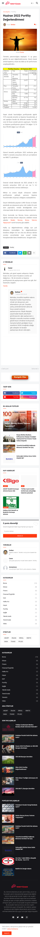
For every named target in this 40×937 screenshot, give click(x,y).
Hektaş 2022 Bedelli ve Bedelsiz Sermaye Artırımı (10, 512)
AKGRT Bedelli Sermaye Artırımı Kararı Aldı (11, 490)
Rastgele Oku (20, 377)
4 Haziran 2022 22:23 (14, 270)
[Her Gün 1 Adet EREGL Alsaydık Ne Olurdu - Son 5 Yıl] (8, 861)
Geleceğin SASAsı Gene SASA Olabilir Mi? (26, 457)
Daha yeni (5, 369)
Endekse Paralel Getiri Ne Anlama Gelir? (26, 736)
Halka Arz (20, 601)
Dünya (20, 587)
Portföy (13, 12)
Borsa (20, 583)
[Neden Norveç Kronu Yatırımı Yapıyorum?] (8, 819)
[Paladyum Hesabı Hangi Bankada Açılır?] (8, 808)
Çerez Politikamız (12, 929)
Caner (10, 268)
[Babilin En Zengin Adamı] (8, 872)
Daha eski (35, 369)
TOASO (13, 641)
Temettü (20, 697)
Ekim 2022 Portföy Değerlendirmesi (21, 768)
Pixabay (22, 52)
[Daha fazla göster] (34, 253)
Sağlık (20, 612)
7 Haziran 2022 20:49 (21, 294)
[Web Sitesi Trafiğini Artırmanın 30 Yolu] (8, 781)
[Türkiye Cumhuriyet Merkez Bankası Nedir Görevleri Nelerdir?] (8, 728)
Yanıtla (5, 286)
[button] (3, 3)
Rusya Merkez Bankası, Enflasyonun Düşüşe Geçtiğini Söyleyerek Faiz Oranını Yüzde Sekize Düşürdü (26, 438)
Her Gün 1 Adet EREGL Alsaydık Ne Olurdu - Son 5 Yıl (25, 859)
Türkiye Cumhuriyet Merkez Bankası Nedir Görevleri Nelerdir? (26, 726)
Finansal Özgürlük (20, 594)
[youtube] (22, 917)
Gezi (20, 598)
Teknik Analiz (20, 616)
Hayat (20, 605)
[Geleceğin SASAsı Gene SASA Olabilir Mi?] (9, 459)
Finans (20, 590)
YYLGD (20, 641)
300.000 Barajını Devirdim (23, 757)
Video (20, 623)
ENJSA (14, 638)
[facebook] (13, 917)
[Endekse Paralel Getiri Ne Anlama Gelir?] (8, 738)
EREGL (21, 638)
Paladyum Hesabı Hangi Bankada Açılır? (26, 806)
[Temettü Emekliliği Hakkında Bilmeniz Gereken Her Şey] (9, 449)
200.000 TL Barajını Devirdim (24, 788)
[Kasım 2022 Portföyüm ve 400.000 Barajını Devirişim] (8, 749)
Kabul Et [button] (6, 933)
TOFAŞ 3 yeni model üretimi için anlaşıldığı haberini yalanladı (28, 491)
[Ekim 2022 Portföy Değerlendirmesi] (8, 770)
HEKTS (29, 638)
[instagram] (27, 917)
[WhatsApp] (25, 253)
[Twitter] (20, 253)
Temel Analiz (20, 620)
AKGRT (6, 638)
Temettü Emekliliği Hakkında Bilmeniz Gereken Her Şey (26, 446)
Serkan (17, 292)
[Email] (29, 253)
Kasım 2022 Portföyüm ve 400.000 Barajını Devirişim (26, 747)
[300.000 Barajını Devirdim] (8, 760)
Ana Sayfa (6, 12)
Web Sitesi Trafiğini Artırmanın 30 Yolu (26, 779)
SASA (6, 641)
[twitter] (17, 917)
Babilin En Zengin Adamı (23, 868)
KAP (20, 679)
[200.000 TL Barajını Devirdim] (8, 792)
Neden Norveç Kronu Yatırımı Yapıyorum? (24, 816)
